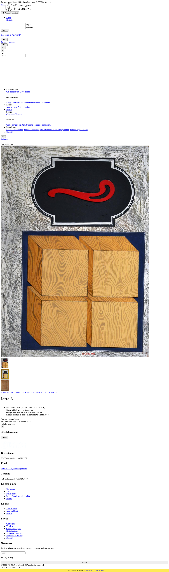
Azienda (11, 42)
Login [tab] (8, 17)
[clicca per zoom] (75, 251)
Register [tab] (9, 20)
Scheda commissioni (14, 129)
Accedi (4, 30)
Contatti (9, 132)
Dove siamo (25, 92)
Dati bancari (35, 102)
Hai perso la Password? (11, 35)
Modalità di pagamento (59, 129)
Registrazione (27, 125)
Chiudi (4, 437)
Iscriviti (84, 562)
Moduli (9, 498)
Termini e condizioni (42, 125)
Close (4, 40)
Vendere (18, 114)
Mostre (9, 109)
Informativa (45, 129)
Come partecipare (13, 125)
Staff (17, 92)
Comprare (10, 114)
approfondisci (88, 570)
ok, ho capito (100, 570)
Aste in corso (11, 107)
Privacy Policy (7, 557)
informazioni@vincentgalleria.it (14, 468)
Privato (4, 42)
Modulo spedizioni (31, 129)
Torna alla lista (7, 144)
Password (30, 27)
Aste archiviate (24, 107)
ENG (3, 5)
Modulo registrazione (79, 129)
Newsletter (45, 102)
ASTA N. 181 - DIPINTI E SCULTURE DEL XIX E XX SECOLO (30, 392)
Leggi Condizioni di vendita (18, 102)
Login (28, 24)
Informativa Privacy (14, 536)
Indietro (4, 139)
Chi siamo (10, 92)
